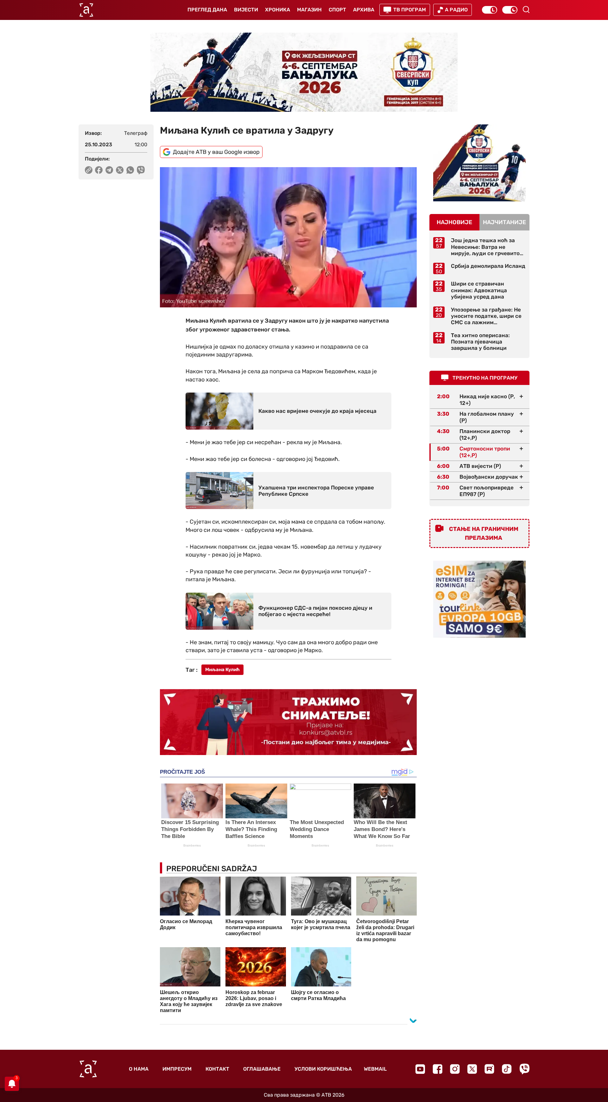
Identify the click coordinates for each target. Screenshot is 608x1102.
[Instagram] (455, 1069)
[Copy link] (88, 170)
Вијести (246, 10)
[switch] (489, 10)
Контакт (217, 1069)
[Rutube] (489, 1069)
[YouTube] (420, 1069)
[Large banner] (304, 72)
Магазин (309, 10)
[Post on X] (120, 170)
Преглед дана (207, 10)
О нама (139, 1069)
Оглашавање (262, 1069)
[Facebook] (437, 1069)
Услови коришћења (323, 1069)
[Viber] (524, 1068)
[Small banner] (479, 162)
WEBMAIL (375, 1069)
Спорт (337, 10)
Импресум (177, 1069)
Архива (363, 10)
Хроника (277, 10)
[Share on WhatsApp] (130, 170)
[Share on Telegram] (109, 170)
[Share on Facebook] (99, 170)
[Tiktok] (507, 1069)
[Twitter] (472, 1069)
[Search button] (525, 9)
